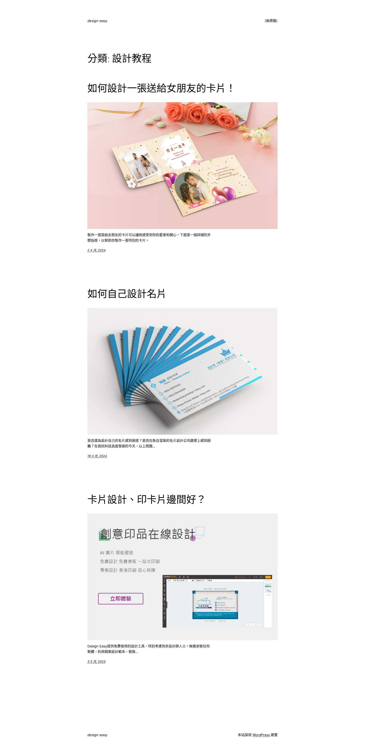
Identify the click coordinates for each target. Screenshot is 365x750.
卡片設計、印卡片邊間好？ (146, 499)
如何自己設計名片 (127, 294)
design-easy (97, 21)
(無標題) (271, 21)
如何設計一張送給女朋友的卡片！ (161, 88)
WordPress (261, 735)
